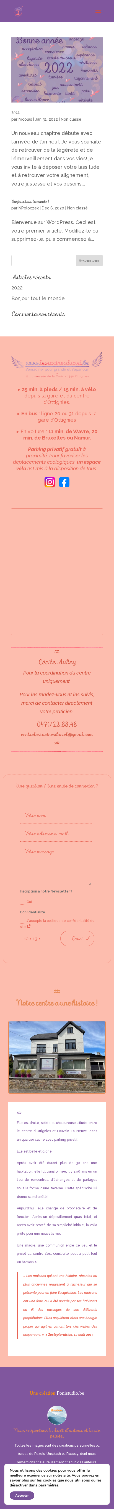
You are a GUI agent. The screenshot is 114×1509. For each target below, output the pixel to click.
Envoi (77, 938)
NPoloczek (29, 208)
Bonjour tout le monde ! (30, 201)
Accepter (22, 1495)
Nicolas (25, 119)
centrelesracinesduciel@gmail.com (57, 734)
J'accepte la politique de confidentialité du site (57, 923)
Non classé (71, 119)
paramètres (48, 1485)
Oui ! (30, 902)
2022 (15, 112)
